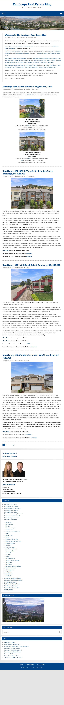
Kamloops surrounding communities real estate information (22, 65)
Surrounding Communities (13, 566)
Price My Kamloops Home (11, 656)
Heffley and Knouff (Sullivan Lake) (14, 67)
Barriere (47, 65)
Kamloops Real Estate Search (12, 652)
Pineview (58, 60)
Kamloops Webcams (10, 654)
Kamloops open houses (22, 53)
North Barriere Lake (50, 67)
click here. (29, 253)
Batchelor (42, 58)
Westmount (42, 62)
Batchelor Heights (11, 528)
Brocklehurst (48, 58)
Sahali (12, 62)
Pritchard (8, 553)
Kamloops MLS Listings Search (13, 650)
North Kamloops (10, 547)
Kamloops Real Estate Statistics (13, 580)
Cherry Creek (9, 535)
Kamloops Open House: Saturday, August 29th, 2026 (27, 86)
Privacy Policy (40, 664)
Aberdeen (35, 58)
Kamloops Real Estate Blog (32, 4)
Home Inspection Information (12, 508)
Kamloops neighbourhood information (16, 58)
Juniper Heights (30, 176)
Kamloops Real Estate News (12, 578)
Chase (7, 533)
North (30, 60)
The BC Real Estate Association (13, 657)
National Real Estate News (12, 584)
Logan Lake (34, 67)
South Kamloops (38, 60)
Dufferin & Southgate (12, 539)
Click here (5, 250)
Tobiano (30, 62)
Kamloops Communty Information (14, 514)
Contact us (30, 95)
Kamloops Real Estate (10, 519)
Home (21, 664)
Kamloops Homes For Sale (12, 648)
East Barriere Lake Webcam (12, 644)
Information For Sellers (10, 512)
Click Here (5, 338)
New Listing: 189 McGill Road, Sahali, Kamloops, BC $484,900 (31, 265)
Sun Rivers (24, 62)
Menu (4, 13)
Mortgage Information (10, 582)
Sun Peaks (17, 62)
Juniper (26, 60)
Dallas (16, 60)
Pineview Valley (10, 551)
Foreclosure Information (11, 506)
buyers (40, 53)
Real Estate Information (11, 586)
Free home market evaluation (13, 51)
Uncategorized (32, 37)
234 (13, 445)
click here (29, 256)
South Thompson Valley (12, 560)
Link (28, 125)
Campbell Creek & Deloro (13, 532)
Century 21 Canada (9, 642)
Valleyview (36, 62)
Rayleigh (7, 62)
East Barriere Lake (55, 65)
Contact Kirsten (30, 664)
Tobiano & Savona (11, 568)
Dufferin (21, 60)
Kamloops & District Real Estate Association (16, 646)
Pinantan (52, 60)
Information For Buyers (11, 510)
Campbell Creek (9, 60)
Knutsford (27, 67)
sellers (45, 53)
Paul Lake (46, 60)
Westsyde (50, 62)
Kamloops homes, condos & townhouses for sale (19, 46)
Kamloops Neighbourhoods (12, 516)
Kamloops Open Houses (32, 89)
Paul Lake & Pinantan (12, 549)
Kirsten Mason (21, 37)
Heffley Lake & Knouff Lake (13, 541)
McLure (40, 67)
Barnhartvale (56, 58)
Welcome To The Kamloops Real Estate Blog (25, 35)
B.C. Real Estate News (10, 504)
